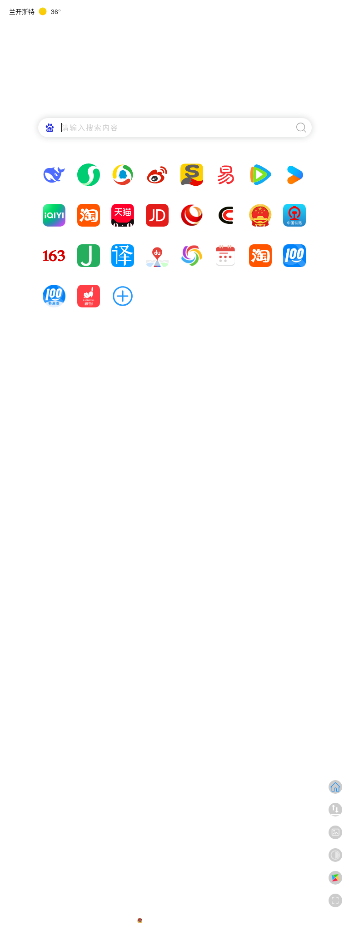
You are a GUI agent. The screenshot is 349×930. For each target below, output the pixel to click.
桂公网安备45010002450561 (179, 921)
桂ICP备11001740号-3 (247, 921)
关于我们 (123, 921)
